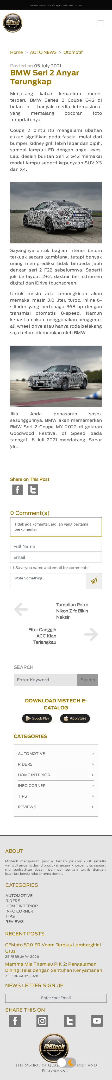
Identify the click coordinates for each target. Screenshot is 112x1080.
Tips (56, 796)
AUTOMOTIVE (19, 896)
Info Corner (56, 786)
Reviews (56, 807)
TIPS (10, 917)
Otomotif (73, 52)
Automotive (56, 754)
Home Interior (56, 775)
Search (87, 680)
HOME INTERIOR (21, 906)
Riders (56, 764)
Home (16, 52)
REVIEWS (14, 922)
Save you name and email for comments (52, 568)
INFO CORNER (19, 911)
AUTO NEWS (43, 52)
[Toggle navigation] (100, 23)
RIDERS (12, 901)
